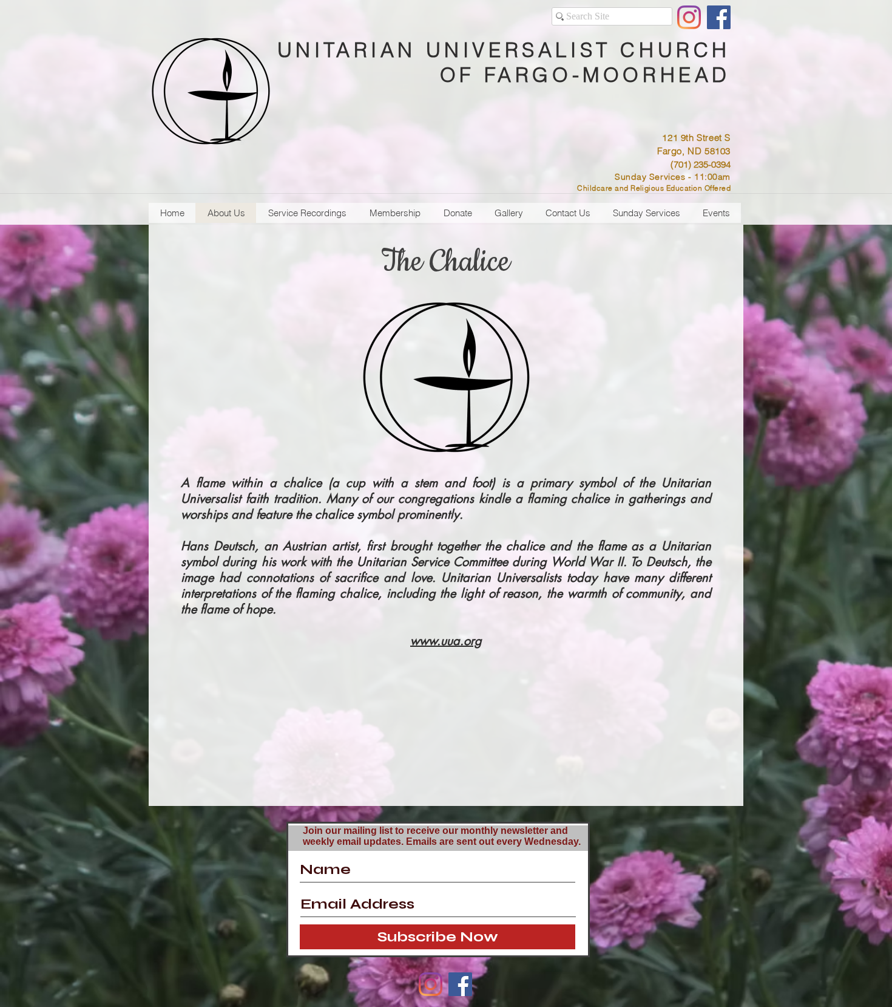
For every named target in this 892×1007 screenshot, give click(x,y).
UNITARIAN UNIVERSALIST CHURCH (504, 50)
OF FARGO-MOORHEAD (585, 75)
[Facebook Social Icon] (719, 17)
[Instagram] (689, 17)
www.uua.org (446, 641)
